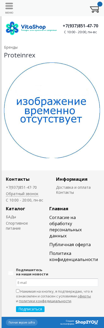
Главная (58, 208)
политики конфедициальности (45, 300)
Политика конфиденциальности (73, 256)
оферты (84, 296)
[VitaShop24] (31, 28)
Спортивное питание (17, 226)
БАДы (11, 216)
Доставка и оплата (73, 187)
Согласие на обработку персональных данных (65, 226)
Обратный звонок (22, 193)
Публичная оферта (70, 244)
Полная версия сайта (22, 322)
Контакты (18, 179)
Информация (71, 179)
